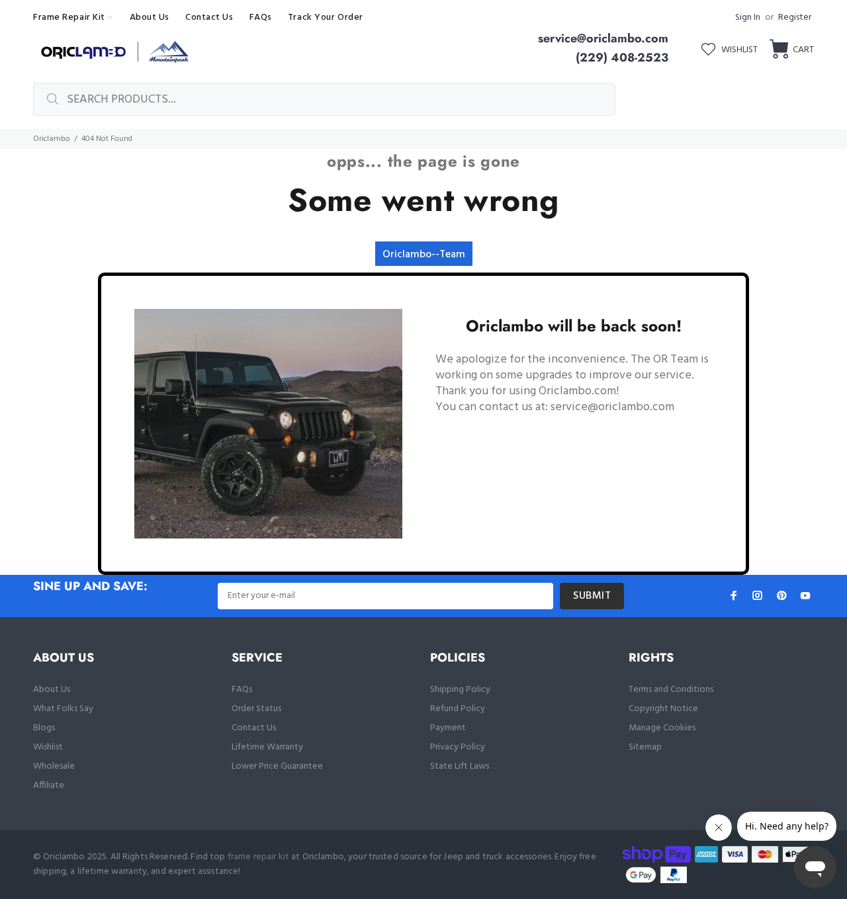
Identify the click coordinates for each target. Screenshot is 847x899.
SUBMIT (592, 596)
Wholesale (54, 766)
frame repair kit (258, 857)
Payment (448, 728)
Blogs (44, 728)
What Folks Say (63, 708)
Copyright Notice (663, 708)
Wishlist (48, 747)
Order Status (256, 708)
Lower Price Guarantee (277, 766)
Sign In (747, 17)
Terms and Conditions (671, 689)
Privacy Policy (457, 747)
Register (794, 17)
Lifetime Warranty (267, 747)
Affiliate (48, 785)
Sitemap (645, 747)
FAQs (242, 689)
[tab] (423, 253)
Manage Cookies (662, 728)
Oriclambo (51, 139)
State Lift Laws (459, 766)
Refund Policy (457, 708)
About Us (51, 689)
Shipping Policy (460, 689)
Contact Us (254, 728)
